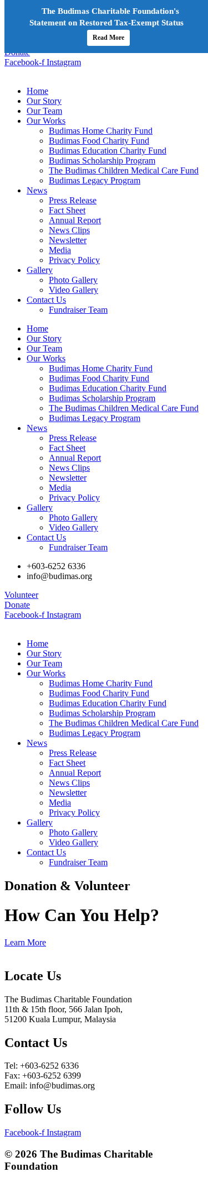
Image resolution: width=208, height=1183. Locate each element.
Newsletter (68, 240)
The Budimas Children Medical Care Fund (124, 170)
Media (60, 250)
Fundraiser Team (78, 309)
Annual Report (75, 220)
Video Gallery (73, 290)
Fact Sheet (67, 210)
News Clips (69, 230)
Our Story (44, 101)
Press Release (73, 200)
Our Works (46, 120)
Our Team (44, 110)
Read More (108, 37)
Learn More (25, 942)
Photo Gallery (73, 280)
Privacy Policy (74, 260)
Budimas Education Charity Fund (107, 150)
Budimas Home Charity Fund (101, 130)
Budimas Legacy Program (94, 180)
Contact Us (46, 299)
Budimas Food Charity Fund (99, 140)
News (37, 190)
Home (37, 91)
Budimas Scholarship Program (102, 160)
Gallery (40, 270)
